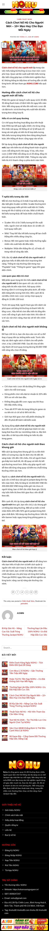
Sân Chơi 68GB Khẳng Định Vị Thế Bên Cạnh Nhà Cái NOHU (27, 729)
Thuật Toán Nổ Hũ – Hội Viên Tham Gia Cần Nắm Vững (27, 713)
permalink (24, 604)
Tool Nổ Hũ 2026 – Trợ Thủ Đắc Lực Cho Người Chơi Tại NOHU (27, 721)
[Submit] (44, 647)
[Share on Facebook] (18, 592)
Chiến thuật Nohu (24, 19)
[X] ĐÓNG (41, 920)
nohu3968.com (9, 780)
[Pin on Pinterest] (31, 592)
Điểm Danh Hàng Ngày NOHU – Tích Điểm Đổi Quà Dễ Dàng (26, 664)
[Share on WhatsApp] (13, 592)
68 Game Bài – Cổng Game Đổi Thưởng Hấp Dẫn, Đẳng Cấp (27, 737)
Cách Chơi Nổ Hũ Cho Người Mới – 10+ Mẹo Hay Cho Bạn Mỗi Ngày (27, 696)
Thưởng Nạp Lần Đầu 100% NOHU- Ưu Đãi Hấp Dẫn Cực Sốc (37, 631)
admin (36, 37)
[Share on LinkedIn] (36, 592)
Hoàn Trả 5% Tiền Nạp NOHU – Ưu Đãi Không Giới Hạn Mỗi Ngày (27, 680)
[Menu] (3, 4)
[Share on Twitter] (22, 592)
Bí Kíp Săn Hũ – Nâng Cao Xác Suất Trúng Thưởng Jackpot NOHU (12, 631)
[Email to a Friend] (27, 592)
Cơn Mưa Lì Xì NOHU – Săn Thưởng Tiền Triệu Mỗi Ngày (26, 672)
